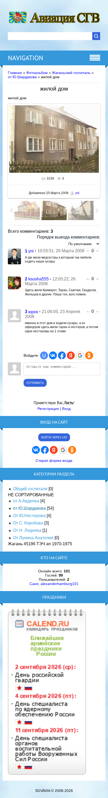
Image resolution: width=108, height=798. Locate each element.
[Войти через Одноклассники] (89, 355)
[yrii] (14, 256)
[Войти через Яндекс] (71, 355)
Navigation (25, 58)
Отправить (35, 382)
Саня (34, 584)
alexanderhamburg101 (59, 584)
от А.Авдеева (26, 501)
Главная (15, 73)
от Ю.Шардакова (22, 77)
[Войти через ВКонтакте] (53, 355)
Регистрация (48, 409)
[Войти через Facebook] (62, 355)
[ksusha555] (14, 282)
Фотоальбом (37, 73)
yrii (77, 193)
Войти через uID (54, 437)
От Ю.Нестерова (29, 515)
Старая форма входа (54, 460)
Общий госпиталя (30, 489)
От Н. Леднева (27, 530)
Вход (66, 409)
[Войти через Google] (80, 355)
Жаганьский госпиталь (71, 73)
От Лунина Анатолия (33, 538)
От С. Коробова (28, 523)
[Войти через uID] (44, 355)
